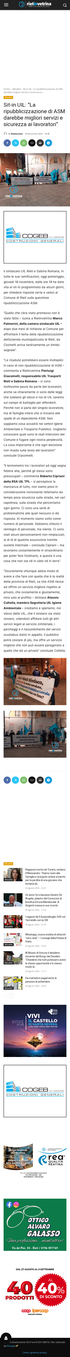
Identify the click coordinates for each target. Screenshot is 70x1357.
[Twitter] (15, 143)
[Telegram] (48, 143)
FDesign (11, 1345)
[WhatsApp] (23, 143)
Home (7, 89)
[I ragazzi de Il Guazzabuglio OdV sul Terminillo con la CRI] (13, 921)
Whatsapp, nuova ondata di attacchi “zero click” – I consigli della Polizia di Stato (45, 938)
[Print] (40, 143)
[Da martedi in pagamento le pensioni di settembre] (13, 983)
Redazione (17, 133)
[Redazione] (6, 134)
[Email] (32, 143)
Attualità (16, 89)
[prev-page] (6, 995)
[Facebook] (7, 143)
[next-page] (11, 995)
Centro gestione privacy (35, 1352)
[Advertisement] (35, 47)
